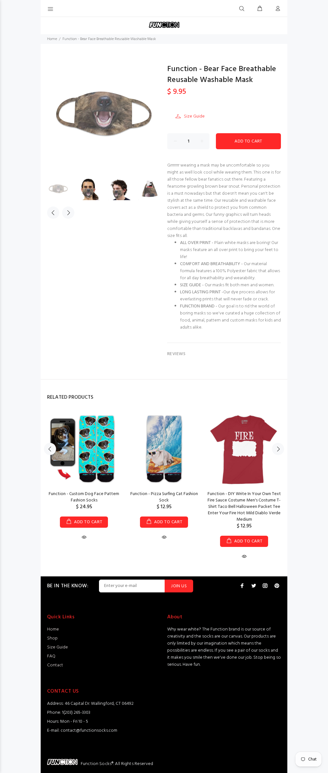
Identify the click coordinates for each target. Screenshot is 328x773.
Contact (55, 665)
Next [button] (68, 213)
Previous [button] (53, 213)
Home (52, 39)
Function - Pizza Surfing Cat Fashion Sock (164, 497)
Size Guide (194, 116)
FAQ (51, 656)
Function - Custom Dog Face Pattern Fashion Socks (84, 497)
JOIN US (179, 586)
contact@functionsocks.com (89, 730)
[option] (62, 189)
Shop (52, 638)
